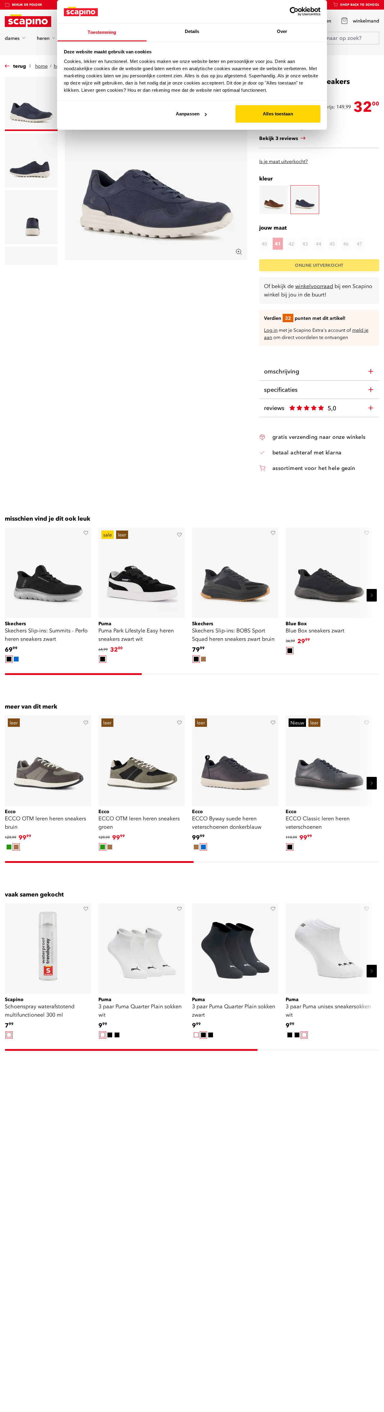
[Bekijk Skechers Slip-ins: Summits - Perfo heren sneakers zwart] (48, 571)
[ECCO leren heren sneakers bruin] (273, 199)
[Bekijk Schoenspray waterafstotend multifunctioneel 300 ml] (48, 946)
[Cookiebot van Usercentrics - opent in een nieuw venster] (294, 11)
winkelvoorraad (314, 286)
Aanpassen (188, 113)
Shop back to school (359, 5)
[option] (9, 659)
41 (278, 244)
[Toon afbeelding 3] (31, 217)
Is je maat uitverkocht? (283, 161)
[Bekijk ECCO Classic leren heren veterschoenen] (329, 758)
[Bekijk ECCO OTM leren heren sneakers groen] (141, 758)
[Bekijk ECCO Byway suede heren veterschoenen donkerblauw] (235, 758)
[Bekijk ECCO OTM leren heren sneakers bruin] (48, 758)
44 (318, 244)
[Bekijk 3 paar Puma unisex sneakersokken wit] (329, 946)
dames (12, 38)
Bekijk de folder (27, 5)
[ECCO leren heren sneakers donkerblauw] (304, 199)
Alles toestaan (278, 113)
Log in (271, 330)
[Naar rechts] (372, 595)
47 (359, 244)
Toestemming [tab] (102, 32)
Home (41, 66)
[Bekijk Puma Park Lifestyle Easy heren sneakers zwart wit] (141, 571)
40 (264, 244)
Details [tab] (192, 31)
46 (346, 244)
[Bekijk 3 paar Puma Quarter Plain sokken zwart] (235, 946)
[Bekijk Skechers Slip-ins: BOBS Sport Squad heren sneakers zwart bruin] (235, 571)
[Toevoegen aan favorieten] (85, 533)
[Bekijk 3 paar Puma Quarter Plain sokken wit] (141, 946)
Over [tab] (282, 31)
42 (291, 244)
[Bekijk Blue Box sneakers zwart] (329, 571)
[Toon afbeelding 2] (31, 160)
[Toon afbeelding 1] (31, 104)
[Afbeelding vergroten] (238, 251)
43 (305, 244)
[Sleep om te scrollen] (73, 674)
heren (43, 38)
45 (332, 244)
